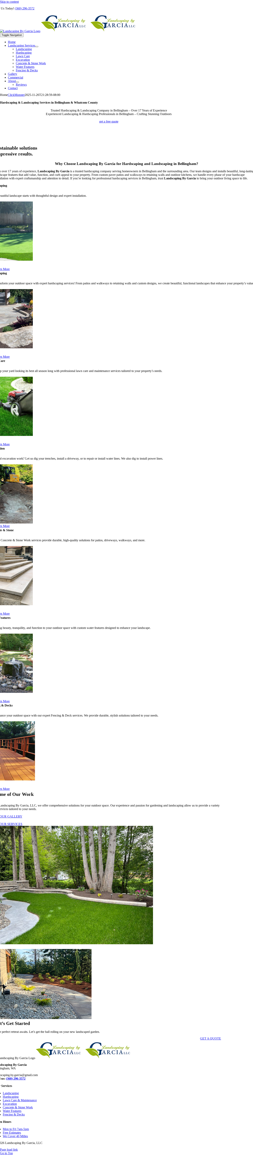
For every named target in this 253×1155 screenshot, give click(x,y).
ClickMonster (16, 94)
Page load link (9, 1149)
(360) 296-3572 (24, 8)
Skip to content (9, 1)
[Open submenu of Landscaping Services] (36, 46)
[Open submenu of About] (17, 82)
